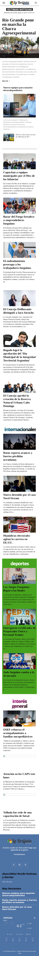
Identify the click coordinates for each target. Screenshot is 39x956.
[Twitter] (25, 865)
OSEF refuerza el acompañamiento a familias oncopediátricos (17, 733)
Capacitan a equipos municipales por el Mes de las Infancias (19, 176)
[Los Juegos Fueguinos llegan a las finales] (19, 576)
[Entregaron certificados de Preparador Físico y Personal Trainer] (19, 617)
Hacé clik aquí (7, 882)
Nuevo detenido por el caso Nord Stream (17, 908)
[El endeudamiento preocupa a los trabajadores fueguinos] (19, 250)
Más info (5, 81)
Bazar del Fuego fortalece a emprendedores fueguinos (18, 220)
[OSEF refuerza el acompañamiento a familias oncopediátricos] (19, 718)
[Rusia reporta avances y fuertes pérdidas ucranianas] (19, 442)
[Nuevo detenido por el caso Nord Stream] (19, 484)
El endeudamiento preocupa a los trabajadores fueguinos (17, 264)
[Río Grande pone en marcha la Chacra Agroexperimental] (19, 47)
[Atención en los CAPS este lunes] (19, 763)
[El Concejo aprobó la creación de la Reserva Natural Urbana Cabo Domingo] (19, 384)
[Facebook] (13, 865)
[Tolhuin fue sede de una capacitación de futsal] (19, 801)
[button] (3, 3)
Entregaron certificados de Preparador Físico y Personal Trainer (19, 631)
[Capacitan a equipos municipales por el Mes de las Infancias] (19, 161)
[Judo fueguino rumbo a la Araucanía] (19, 661)
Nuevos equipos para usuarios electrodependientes (18, 89)
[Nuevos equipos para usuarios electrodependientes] (19, 105)
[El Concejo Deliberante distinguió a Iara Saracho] (19, 298)
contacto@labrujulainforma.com (19, 856)
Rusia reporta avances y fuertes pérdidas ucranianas (17, 456)
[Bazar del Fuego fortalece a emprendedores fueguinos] (19, 206)
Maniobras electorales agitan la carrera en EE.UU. (19, 12)
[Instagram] (19, 865)
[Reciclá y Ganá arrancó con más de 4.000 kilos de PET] (8, 137)
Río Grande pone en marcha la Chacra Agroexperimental (19, 26)
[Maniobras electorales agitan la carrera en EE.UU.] (19, 525)
